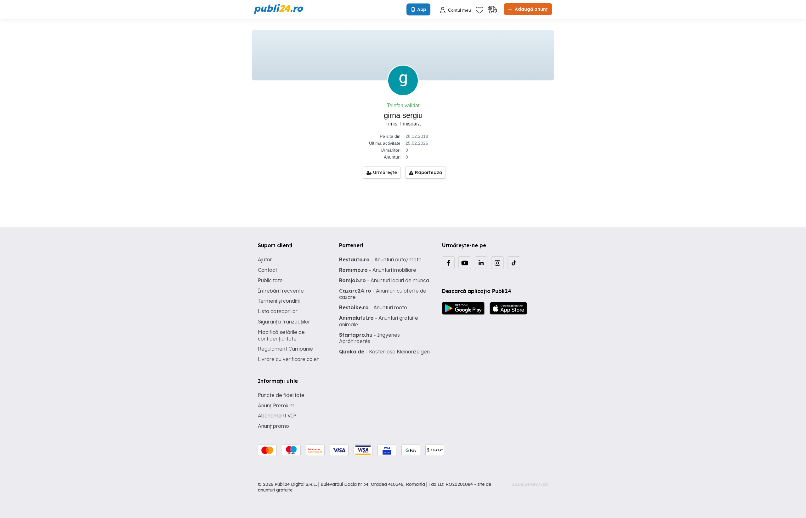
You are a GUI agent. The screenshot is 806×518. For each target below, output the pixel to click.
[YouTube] (465, 263)
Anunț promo (273, 426)
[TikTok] (514, 263)
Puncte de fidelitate (281, 395)
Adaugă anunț (531, 9)
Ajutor (265, 259)
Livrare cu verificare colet (288, 359)
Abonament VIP (277, 415)
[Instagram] (497, 263)
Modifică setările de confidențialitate (281, 335)
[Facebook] (448, 263)
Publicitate (270, 280)
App (421, 9)
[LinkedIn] (481, 263)
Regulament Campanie (285, 349)
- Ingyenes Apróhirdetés (369, 338)
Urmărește (385, 172)
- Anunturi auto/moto (380, 259)
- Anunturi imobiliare (377, 270)
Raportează (428, 172)
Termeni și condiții (279, 301)
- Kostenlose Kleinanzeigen (384, 351)
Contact (267, 270)
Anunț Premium (276, 405)
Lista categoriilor (278, 311)
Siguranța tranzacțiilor (284, 321)
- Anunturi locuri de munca (384, 280)
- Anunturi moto (373, 307)
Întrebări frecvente (281, 291)
